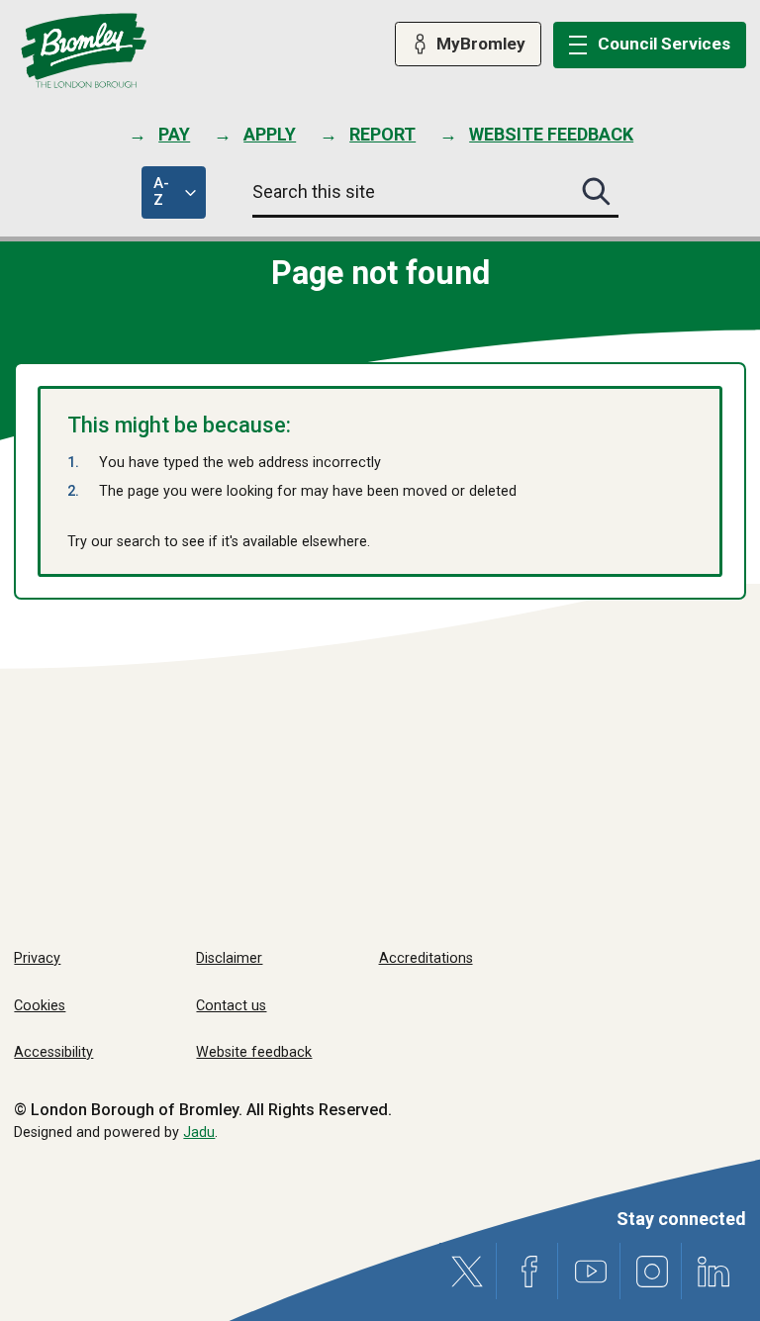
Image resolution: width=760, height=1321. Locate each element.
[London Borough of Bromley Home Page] (83, 51)
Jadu (199, 1132)
